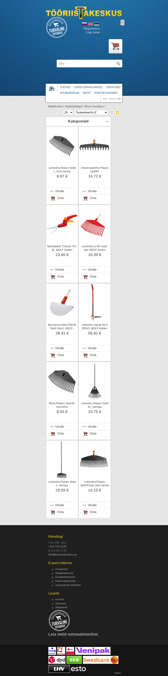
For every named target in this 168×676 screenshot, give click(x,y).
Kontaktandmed (106, 92)
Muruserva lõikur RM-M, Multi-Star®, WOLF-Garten (62, 328)
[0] (115, 46)
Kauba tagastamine (65, 581)
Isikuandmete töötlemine (68, 585)
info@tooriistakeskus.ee (62, 554)
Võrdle (59, 191)
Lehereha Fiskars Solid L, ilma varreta (62, 170)
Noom (118, 673)
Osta (60, 198)
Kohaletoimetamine (65, 577)
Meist (87, 92)
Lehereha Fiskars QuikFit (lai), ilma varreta (94, 484)
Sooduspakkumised (88, 87)
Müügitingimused (64, 573)
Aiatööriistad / (74, 106)
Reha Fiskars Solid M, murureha (62, 405)
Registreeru (92, 28)
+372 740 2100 (57, 546)
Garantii (59, 599)
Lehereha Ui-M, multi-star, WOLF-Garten (95, 248)
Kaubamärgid (69, 92)
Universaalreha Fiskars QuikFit (94, 170)
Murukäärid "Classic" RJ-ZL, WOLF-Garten (62, 248)
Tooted (65, 87)
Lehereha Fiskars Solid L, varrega (62, 484)
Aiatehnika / (56, 106)
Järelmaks (60, 603)
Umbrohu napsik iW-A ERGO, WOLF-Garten (95, 327)
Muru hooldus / (95, 106)
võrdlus (114, 99)
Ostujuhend (61, 569)
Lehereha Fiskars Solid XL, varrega (94, 405)
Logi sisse (93, 32)
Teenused (113, 87)
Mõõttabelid (61, 607)
